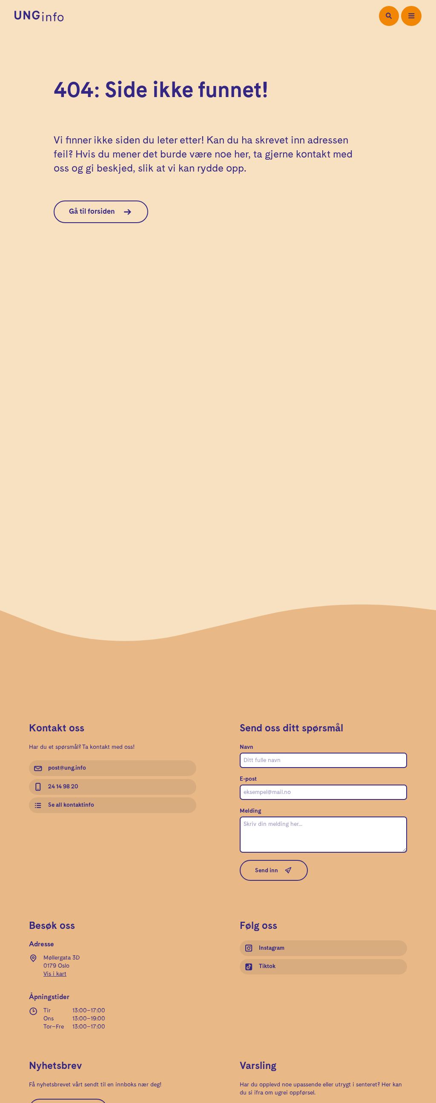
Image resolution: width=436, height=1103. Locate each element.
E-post (248, 779)
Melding (250, 811)
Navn (246, 747)
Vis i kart (54, 974)
